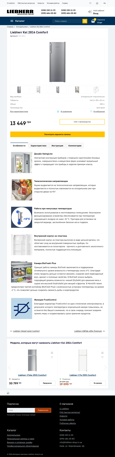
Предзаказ (47, 383)
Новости (41, 3)
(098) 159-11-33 (48, 10)
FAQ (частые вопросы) (26, 3)
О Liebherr (11, 3)
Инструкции (57, 145)
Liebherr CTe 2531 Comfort (83, 375)
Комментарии (74, 145)
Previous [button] (10, 368)
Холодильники (13, 435)
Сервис (65, 3)
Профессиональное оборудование (23, 446)
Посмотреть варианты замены (57, 134)
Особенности (19, 145)
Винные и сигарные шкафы (19, 442)
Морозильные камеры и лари (20, 438)
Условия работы (53, 3)
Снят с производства (82, 122)
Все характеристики (19, 111)
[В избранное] (97, 111)
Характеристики (38, 145)
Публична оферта (68, 423)
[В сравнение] (64, 111)
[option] (19, 90)
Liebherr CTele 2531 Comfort (32, 375)
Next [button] (105, 368)
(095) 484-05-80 (48, 13)
